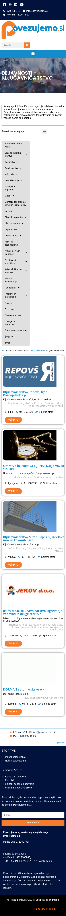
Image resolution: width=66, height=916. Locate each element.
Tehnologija (11, 287)
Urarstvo (58, 477)
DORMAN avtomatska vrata (23, 689)
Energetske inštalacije (49, 624)
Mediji (8, 195)
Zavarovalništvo (13, 315)
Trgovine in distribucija (10, 295)
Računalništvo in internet (13, 271)
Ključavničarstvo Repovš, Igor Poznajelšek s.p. (25, 393)
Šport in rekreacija (14, 330)
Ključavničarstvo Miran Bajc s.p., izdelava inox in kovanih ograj (33, 538)
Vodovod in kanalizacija (56, 628)
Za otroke (9, 309)
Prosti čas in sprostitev (11, 262)
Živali (7, 336)
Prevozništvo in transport (12, 252)
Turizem (9, 303)
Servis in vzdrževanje (11, 280)
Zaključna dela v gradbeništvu (46, 406)
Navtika (8, 211)
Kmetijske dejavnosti (10, 188)
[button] (33, 53)
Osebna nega (11, 235)
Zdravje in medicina (10, 323)
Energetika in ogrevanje (22, 624)
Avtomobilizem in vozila (13, 145)
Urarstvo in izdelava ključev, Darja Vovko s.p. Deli (33, 467)
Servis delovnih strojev (54, 550)
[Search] (27, 45)
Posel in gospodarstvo (11, 243)
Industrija (10, 174)
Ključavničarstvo (34, 403)
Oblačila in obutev (14, 217)
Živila (7, 342)
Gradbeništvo (11, 168)
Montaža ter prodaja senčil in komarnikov (15, 203)
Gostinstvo (10, 161)
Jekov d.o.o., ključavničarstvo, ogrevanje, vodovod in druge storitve (33, 612)
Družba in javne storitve (13, 154)
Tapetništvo (11, 229)
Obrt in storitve (12, 223)
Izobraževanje (12, 180)
